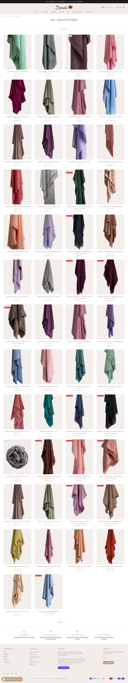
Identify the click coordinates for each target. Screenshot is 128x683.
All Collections (16, 16)
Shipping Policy (77, 12)
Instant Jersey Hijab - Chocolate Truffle (17, 521)
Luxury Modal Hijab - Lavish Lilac (79, 161)
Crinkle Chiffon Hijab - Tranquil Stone (79, 386)
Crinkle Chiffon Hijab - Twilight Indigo (17, 386)
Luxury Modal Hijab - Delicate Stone (48, 206)
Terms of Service (34, 652)
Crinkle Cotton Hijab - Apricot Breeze (111, 476)
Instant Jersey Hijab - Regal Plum (48, 341)
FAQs (68, 12)
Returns (5, 657)
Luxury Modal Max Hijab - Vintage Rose (110, 206)
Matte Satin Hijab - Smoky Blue (48, 611)
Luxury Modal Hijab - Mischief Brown (79, 71)
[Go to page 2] (68, 620)
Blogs (31, 659)
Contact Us (89, 12)
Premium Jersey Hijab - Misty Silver (48, 296)
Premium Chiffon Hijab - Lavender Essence (48, 251)
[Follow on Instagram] (8, 673)
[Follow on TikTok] (16, 673)
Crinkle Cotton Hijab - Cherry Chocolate (110, 296)
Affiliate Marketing (34, 661)
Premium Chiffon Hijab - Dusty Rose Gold (110, 251)
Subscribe (108, 662)
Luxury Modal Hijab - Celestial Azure (110, 116)
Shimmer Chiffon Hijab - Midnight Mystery (110, 431)
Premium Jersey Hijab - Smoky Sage (48, 116)
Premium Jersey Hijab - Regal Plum (48, 161)
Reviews (61, 12)
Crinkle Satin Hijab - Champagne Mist (110, 521)
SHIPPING (51, 1)
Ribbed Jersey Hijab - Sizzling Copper (79, 566)
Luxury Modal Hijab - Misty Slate (48, 71)
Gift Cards (44, 12)
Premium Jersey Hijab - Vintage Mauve (79, 116)
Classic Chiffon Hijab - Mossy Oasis (17, 566)
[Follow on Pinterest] (12, 673)
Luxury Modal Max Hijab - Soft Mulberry (17, 206)
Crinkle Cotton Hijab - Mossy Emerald (79, 206)
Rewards (53, 12)
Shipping (6, 654)
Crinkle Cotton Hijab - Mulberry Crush (79, 296)
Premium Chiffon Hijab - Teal (48, 431)
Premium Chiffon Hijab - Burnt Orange (110, 566)
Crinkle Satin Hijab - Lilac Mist (79, 521)
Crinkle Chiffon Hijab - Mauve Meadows (110, 341)
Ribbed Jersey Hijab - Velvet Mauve (17, 296)
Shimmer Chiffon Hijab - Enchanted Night (79, 431)
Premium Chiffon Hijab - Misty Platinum (110, 386)
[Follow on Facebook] (4, 673)
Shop (36, 12)
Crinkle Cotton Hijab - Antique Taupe (17, 341)
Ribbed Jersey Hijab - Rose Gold (48, 386)
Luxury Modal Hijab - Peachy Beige (17, 251)
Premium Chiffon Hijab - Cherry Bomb (17, 116)
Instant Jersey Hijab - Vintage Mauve (79, 341)
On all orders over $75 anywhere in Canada (24, 637)
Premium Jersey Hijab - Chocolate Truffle (17, 161)
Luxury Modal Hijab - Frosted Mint (17, 71)
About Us (32, 664)
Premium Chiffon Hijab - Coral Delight (17, 431)
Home (5, 16)
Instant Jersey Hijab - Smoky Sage (48, 521)
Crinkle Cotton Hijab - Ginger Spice (48, 476)
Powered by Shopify (61, 678)
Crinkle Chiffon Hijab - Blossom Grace (48, 566)
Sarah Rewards (7, 661)
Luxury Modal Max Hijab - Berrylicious (110, 161)
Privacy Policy (33, 654)
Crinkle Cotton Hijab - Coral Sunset (79, 476)
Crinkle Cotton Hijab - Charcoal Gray (79, 251)
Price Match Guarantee (35, 657)
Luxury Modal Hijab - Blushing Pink (110, 71)
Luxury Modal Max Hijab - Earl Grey (17, 476)
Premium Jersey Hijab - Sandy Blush (17, 611)
